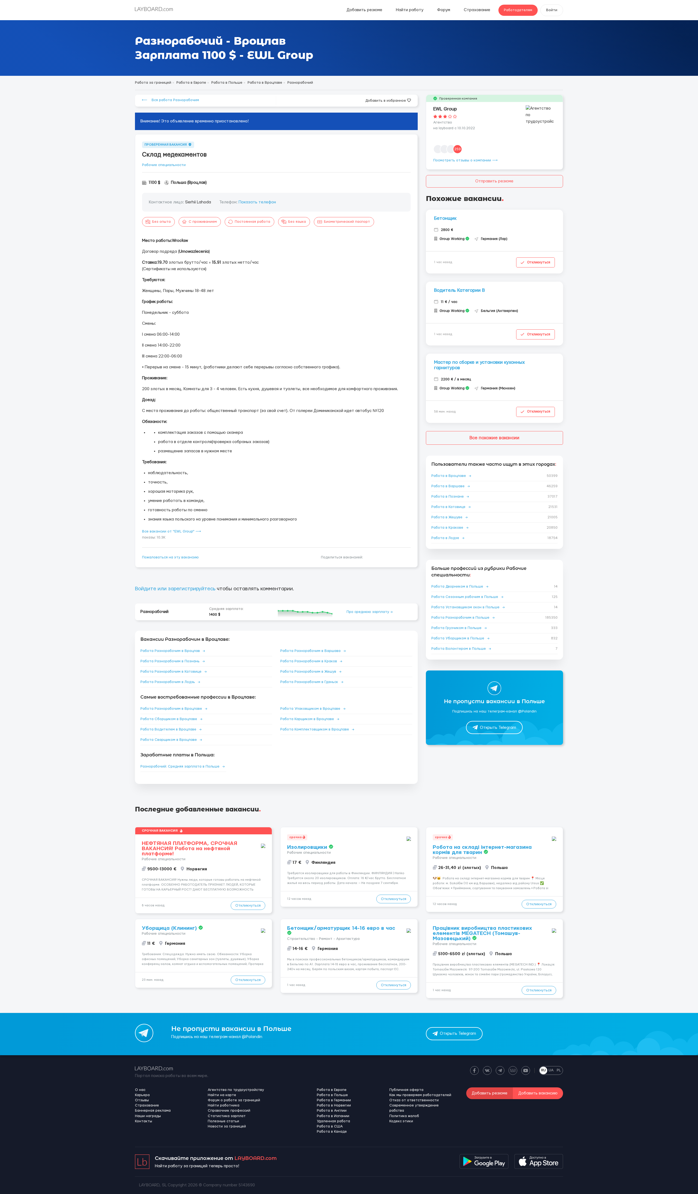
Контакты (143, 1121)
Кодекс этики (401, 1121)
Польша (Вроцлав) (189, 183)
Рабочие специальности (164, 165)
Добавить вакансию (538, 1093)
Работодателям (518, 10)
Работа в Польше (332, 1095)
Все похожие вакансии (494, 437)
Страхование (477, 10)
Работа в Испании (333, 1116)
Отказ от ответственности (414, 1100)
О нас (140, 1090)
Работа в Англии (332, 1110)
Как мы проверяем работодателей (420, 1095)
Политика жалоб (404, 1116)
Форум (443, 10)
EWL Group (445, 109)
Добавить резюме (364, 10)
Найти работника (223, 1105)
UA (551, 1070)
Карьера (142, 1095)
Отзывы (142, 1100)
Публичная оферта (406, 1090)
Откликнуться (538, 262)
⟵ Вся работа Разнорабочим (170, 100)
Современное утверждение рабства (414, 1107)
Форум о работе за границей (234, 1100)
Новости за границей (227, 1126)
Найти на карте (222, 1095)
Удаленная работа (333, 1121)
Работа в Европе (332, 1090)
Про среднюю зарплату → (370, 612)
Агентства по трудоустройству (236, 1090)
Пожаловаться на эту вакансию (170, 557)
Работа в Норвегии (334, 1105)
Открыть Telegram (498, 728)
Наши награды (148, 1116)
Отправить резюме (494, 181)
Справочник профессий (229, 1110)
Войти (551, 10)
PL (559, 1070)
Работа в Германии (334, 1100)
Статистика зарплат (227, 1116)
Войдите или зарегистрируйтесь (175, 588)
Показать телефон (257, 202)
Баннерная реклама (153, 1110)
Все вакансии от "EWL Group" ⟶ (171, 531)
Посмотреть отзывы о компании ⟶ (465, 160)
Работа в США (330, 1126)
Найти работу (409, 10)
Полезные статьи (223, 1121)
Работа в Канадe (332, 1131)
